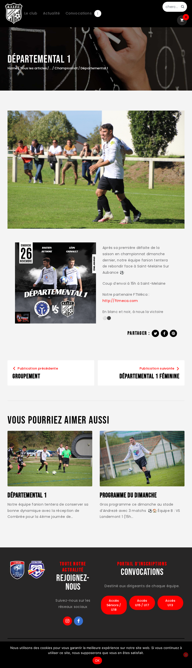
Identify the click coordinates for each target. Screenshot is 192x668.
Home (12, 68)
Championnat (66, 68)
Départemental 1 (27, 496)
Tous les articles (33, 68)
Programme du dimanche (128, 496)
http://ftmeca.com (120, 300)
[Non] (185, 654)
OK (97, 660)
